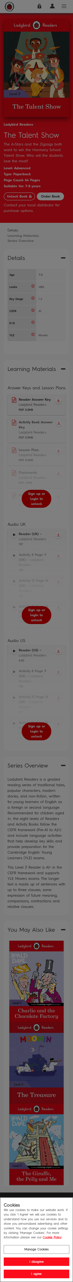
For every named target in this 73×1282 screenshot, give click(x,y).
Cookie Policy (52, 1237)
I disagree (36, 1261)
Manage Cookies (36, 1249)
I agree (36, 1274)
